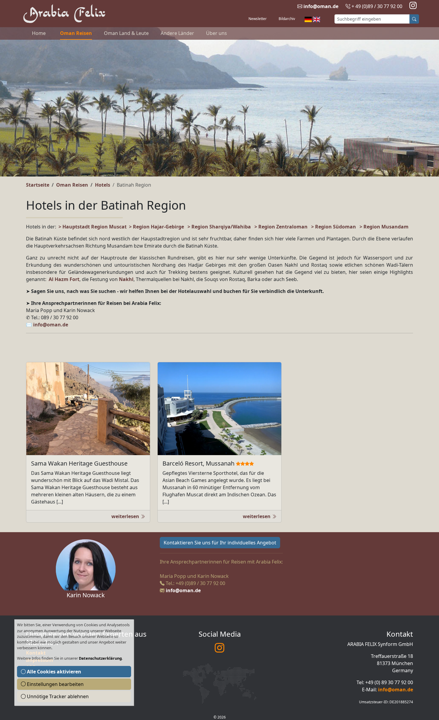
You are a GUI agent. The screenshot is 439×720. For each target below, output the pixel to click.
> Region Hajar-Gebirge (156, 226)
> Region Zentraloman (281, 226)
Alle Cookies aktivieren (53, 671)
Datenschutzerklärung (100, 658)
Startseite (37, 185)
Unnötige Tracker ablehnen (57, 696)
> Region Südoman (333, 226)
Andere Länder (177, 33)
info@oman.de (320, 6)
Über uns (216, 33)
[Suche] (414, 19)
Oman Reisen (76, 33)
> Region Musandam (384, 226)
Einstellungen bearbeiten (55, 684)
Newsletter (257, 18)
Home (39, 33)
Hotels (102, 185)
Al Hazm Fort (63, 279)
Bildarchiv (287, 18)
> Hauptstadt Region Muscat (93, 226)
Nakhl (126, 279)
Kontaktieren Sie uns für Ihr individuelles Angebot (220, 542)
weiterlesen (125, 516)
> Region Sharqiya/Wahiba (219, 226)
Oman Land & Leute (126, 33)
